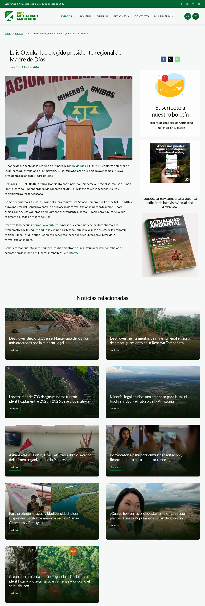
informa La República (44, 225)
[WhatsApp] (177, 59)
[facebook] (181, 4)
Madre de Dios (76, 166)
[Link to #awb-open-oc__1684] (195, 16)
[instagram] (193, 4)
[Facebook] (163, 59)
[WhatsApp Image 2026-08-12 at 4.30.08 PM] (170, 214)
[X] (170, 59)
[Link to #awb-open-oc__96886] (187, 16)
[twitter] (187, 4)
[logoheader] (21, 12)
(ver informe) (71, 253)
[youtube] (199, 4)
